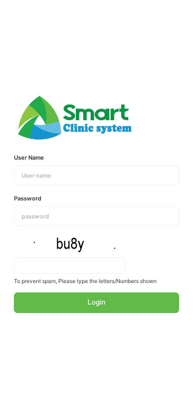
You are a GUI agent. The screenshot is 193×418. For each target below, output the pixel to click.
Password (27, 198)
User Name (29, 157)
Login (96, 302)
